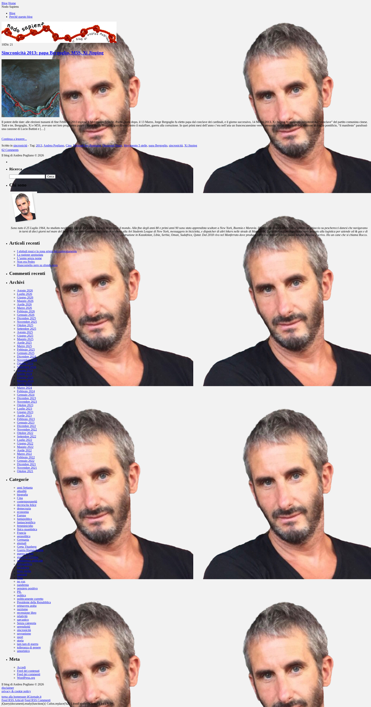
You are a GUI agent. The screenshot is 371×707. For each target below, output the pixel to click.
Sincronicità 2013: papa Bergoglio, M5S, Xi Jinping (53, 52)
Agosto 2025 (25, 332)
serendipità (23, 626)
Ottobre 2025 (25, 325)
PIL (19, 591)
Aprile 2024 (24, 384)
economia (23, 512)
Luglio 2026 (24, 294)
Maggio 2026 (25, 301)
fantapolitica (24, 519)
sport (20, 637)
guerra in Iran (25, 553)
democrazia (24, 508)
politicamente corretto (30, 598)
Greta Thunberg (27, 546)
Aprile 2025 (24, 342)
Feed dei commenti (28, 674)
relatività (22, 616)
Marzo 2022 (24, 453)
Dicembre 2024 (26, 356)
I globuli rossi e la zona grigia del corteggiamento (47, 251)
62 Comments (10, 150)
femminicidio (25, 525)
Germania (23, 539)
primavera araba (27, 605)
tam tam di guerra (27, 644)
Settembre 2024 (26, 367)
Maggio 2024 (25, 380)
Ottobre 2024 (25, 363)
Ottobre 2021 (25, 471)
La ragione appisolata (30, 254)
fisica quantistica (27, 529)
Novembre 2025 (27, 321)
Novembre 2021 (27, 467)
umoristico (23, 651)
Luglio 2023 (24, 408)
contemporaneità (27, 501)
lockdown (23, 567)
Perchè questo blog (20, 16)
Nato (20, 578)
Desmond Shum (112, 145)
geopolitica (23, 536)
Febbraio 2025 (26, 349)
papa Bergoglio (158, 145)
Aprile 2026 (24, 304)
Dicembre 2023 (26, 398)
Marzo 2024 (24, 387)
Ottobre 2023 (25, 405)
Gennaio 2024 (25, 394)
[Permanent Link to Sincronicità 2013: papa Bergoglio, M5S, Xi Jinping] (31, 116)
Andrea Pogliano (53, 145)
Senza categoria (26, 623)
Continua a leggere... (14, 139)
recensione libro (26, 612)
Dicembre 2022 (26, 426)
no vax (21, 581)
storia (20, 640)
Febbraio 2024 (26, 391)
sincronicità (20, 145)
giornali (21, 543)
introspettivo (24, 564)
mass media (24, 571)
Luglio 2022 (24, 440)
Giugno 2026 (25, 297)
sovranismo (24, 633)
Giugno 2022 (25, 443)
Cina (68, 145)
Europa (21, 515)
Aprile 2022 (24, 450)
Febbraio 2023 (26, 419)
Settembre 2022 (26, 436)
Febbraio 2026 (26, 311)
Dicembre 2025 (26, 318)
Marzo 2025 (24, 346)
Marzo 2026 (24, 307)
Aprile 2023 (24, 415)
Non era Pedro (26, 261)
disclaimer (8, 687)
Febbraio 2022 (26, 457)
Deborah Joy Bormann (87, 145)
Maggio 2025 (25, 339)
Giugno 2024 (25, 377)
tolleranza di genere (29, 647)
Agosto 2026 (25, 290)
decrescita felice (26, 505)
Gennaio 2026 (25, 314)
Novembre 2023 (27, 401)
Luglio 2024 (24, 374)
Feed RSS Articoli (13, 700)
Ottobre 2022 (25, 433)
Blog (12, 13)
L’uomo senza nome (29, 258)
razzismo (22, 609)
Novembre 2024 (27, 360)
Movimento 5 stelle (135, 145)
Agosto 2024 (25, 370)
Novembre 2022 (27, 429)
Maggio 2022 (25, 446)
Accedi (21, 667)
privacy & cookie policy (16, 691)
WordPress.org (26, 677)
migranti (22, 574)
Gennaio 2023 (25, 422)
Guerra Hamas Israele (30, 550)
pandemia (23, 585)
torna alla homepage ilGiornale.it (21, 696)
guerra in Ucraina (27, 557)
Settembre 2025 (26, 328)
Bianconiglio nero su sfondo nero (37, 265)
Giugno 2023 (25, 412)
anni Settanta (25, 487)
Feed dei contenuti (28, 670)
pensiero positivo (27, 588)
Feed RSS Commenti (37, 700)
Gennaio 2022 (25, 460)
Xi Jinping (190, 145)
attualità (21, 491)
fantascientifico (26, 522)
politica (21, 595)
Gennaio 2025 (25, 353)
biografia (22, 494)
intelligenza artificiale (30, 560)
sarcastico (23, 619)
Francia (21, 532)
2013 (39, 145)
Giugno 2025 (25, 335)
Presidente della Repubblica (34, 602)
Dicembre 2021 (26, 464)
